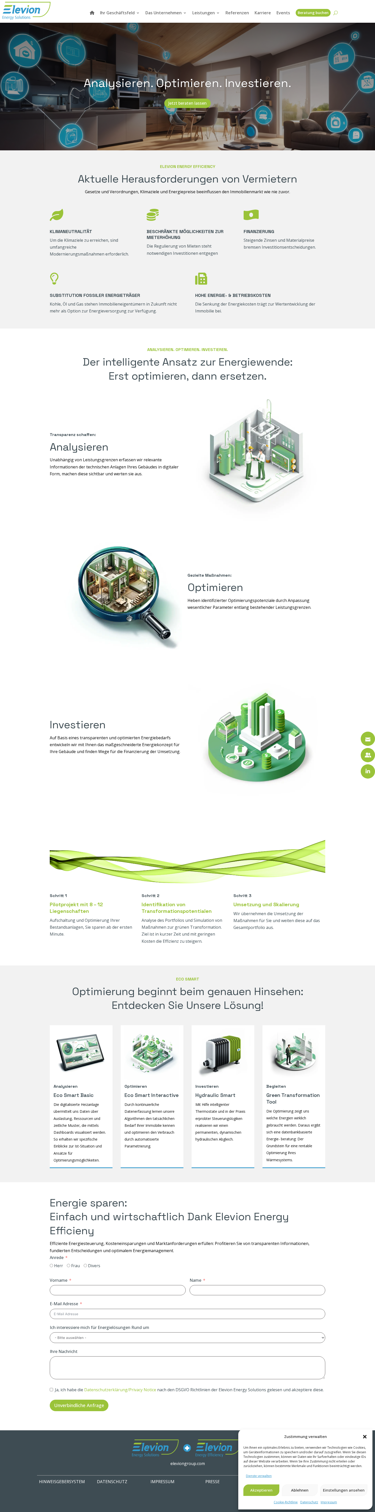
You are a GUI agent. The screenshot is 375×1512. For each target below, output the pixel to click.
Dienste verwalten (259, 1476)
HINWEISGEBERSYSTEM (62, 1481)
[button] (364, 1436)
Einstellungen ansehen (344, 1490)
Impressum (329, 1502)
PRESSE (212, 1481)
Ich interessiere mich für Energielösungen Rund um (99, 1327)
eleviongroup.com (187, 1463)
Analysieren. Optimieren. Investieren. (187, 83)
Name (195, 1280)
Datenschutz (309, 1502)
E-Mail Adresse (64, 1304)
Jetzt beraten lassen (187, 103)
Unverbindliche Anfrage (79, 1405)
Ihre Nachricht (64, 1351)
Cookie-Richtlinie (286, 1502)
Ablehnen (299, 1490)
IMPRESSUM (162, 1481)
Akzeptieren (261, 1490)
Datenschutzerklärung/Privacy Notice (120, 1390)
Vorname (58, 1280)
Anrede (57, 1257)
